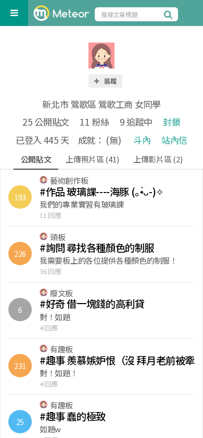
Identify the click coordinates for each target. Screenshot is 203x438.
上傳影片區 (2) (157, 159)
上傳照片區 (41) (92, 159)
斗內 (141, 139)
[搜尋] (169, 14)
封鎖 (171, 121)
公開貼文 (36, 159)
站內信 (174, 139)
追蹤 (110, 80)
